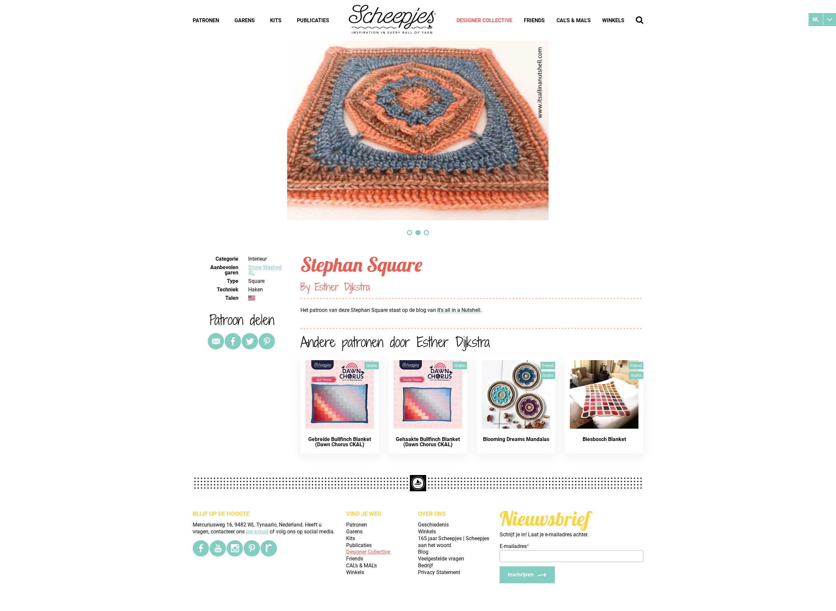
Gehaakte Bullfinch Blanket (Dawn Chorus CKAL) (428, 442)
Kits (275, 20)
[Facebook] (201, 548)
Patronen (206, 20)
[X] (250, 341)
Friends (534, 20)
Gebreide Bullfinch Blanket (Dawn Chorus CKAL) (339, 442)
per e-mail (257, 531)
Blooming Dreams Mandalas (516, 439)
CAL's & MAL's (573, 20)
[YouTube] (218, 548)
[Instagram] (235, 548)
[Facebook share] (233, 341)
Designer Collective (484, 20)
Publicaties (313, 20)
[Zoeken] (639, 20)
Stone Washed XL (264, 270)
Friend (548, 365)
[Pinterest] (267, 341)
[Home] (393, 20)
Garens (244, 20)
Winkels (613, 20)
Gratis (371, 365)
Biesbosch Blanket (604, 439)
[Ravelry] (269, 548)
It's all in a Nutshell (458, 310)
